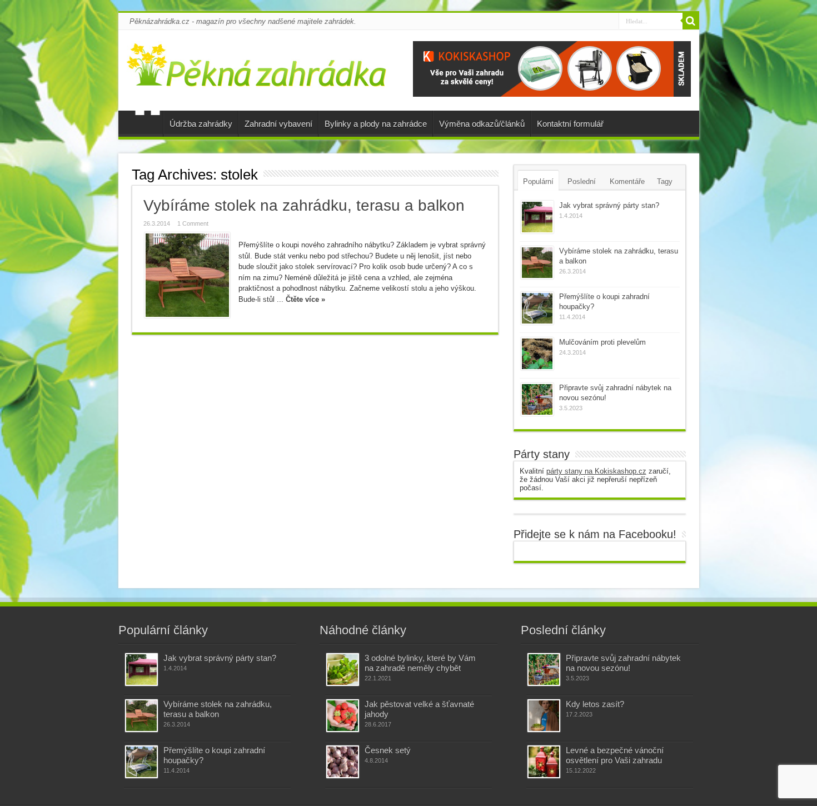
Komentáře (627, 181)
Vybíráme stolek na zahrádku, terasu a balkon (304, 205)
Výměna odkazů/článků (482, 123)
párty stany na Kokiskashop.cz (596, 471)
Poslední (581, 181)
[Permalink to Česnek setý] (342, 762)
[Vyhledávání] (691, 21)
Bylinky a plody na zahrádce (376, 123)
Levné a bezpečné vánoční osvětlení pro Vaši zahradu (615, 755)
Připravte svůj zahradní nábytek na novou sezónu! (623, 663)
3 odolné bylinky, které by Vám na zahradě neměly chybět (420, 663)
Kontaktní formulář (570, 123)
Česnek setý (388, 750)
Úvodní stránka (147, 125)
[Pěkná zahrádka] (257, 80)
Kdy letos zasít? (595, 704)
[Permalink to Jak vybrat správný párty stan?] (537, 217)
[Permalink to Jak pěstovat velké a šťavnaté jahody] (342, 715)
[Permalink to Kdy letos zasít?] (544, 715)
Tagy (664, 181)
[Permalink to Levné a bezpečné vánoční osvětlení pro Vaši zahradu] (544, 762)
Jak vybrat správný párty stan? (609, 205)
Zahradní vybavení (278, 123)
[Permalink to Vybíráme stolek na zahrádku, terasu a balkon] (187, 275)
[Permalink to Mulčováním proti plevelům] (537, 354)
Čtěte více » (305, 299)
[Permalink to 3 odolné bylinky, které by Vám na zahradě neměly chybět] (342, 669)
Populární (538, 181)
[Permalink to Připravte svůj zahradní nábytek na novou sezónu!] (537, 399)
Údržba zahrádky (201, 123)
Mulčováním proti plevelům (602, 342)
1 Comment (192, 223)
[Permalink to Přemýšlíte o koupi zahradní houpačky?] (537, 308)
